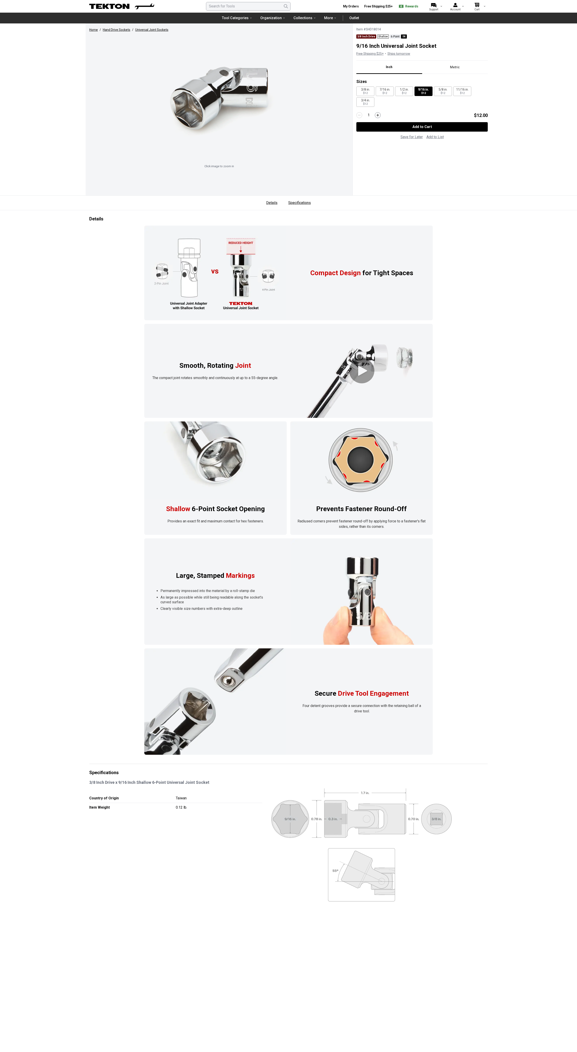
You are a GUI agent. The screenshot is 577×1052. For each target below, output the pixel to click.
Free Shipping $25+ (378, 6)
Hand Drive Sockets (116, 30)
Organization (271, 18)
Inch (389, 67)
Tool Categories (235, 18)
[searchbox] (248, 6)
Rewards (411, 6)
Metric (455, 67)
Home (93, 30)
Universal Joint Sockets (151, 30)
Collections (302, 18)
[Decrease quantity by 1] (359, 115)
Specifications (299, 203)
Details (271, 203)
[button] (219, 98)
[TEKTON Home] (121, 6)
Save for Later (412, 137)
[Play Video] (361, 371)
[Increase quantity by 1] (378, 115)
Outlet (354, 18)
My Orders (351, 6)
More (328, 18)
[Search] (285, 6)
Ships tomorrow (398, 53)
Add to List (435, 137)
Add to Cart (422, 127)
